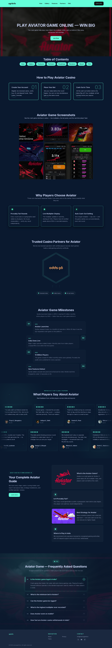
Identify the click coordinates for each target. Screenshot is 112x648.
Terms (49, 639)
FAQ (69, 3)
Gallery (47, 3)
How (40, 3)
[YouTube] (81, 639)
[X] (78, 639)
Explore (99, 3)
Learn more (14, 495)
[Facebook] (85, 639)
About (81, 64)
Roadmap (61, 64)
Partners (63, 3)
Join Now (56, 38)
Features (54, 3)
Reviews (72, 64)
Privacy (64, 636)
